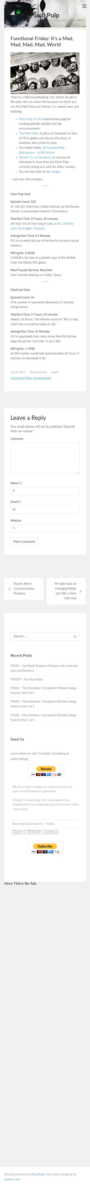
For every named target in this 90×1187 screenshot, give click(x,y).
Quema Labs (12, 1179)
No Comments (38, 372)
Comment (16, 439)
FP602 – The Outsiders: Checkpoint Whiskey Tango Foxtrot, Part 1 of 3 (43, 718)
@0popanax (26, 152)
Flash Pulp (45, 15)
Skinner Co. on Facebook (35, 157)
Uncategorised (42, 378)
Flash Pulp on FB (30, 119)
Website (15, 520)
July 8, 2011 (18, 372)
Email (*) (15, 502)
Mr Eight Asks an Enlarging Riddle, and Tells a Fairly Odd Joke (65, 591)
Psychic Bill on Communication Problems (24, 588)
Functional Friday (21, 378)
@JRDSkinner (46, 152)
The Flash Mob (28, 133)
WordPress (38, 1174)
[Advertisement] (45, 953)
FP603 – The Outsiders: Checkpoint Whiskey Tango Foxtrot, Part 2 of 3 (43, 704)
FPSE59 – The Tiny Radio (26, 679)
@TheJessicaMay (53, 147)
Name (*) (16, 483)
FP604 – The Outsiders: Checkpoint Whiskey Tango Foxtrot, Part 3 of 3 (43, 691)
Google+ (56, 171)
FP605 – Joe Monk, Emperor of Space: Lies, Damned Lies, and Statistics (43, 668)
